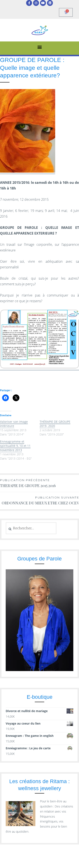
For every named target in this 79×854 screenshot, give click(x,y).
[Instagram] (36, 3)
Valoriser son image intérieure (14, 424)
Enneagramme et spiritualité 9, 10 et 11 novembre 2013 (15, 445)
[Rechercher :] (31, 528)
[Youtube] (43, 3)
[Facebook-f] (29, 3)
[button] (39, 47)
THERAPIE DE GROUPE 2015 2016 (28, 483)
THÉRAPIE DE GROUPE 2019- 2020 (55, 424)
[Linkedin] (50, 3)
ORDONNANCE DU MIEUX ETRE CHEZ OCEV (40, 500)
